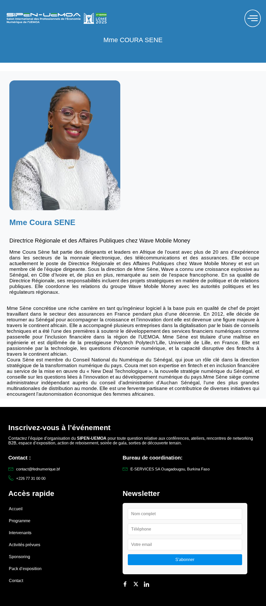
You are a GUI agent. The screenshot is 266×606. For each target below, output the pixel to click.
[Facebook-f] (125, 584)
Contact (16, 580)
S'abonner (184, 559)
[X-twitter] (136, 584)
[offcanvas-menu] (252, 18)
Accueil (16, 509)
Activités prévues (24, 545)
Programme (19, 521)
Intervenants (20, 533)
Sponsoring (19, 556)
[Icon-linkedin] (146, 584)
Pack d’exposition (25, 568)
